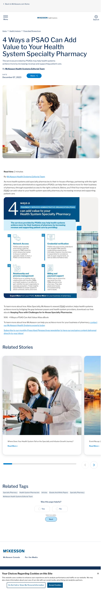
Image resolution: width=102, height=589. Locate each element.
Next (51, 519)
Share (32, 76)
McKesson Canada (11, 557)
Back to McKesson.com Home (17, 4)
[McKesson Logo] (51, 551)
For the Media (31, 557)
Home (4, 31)
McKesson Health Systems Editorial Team (25, 69)
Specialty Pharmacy (10, 492)
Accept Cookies (55, 585)
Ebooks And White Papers (58, 492)
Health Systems (15, 31)
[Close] (98, 573)
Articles (44, 492)
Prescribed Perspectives (32, 31)
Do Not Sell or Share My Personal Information (26, 585)
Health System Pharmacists (29, 492)
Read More (12, 446)
